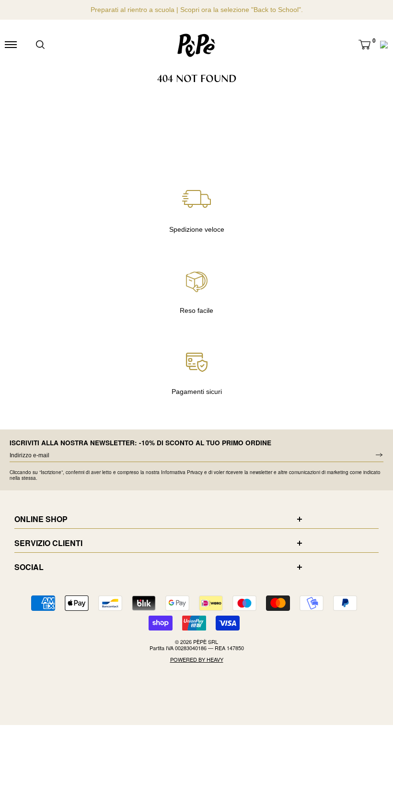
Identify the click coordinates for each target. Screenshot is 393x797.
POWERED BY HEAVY (196, 659)
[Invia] (40, 44)
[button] (364, 44)
